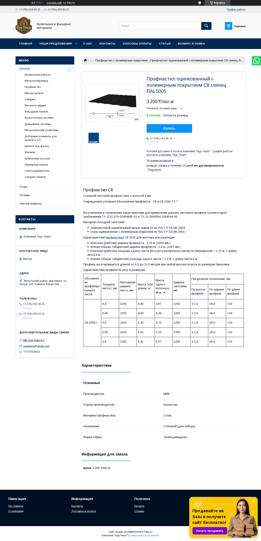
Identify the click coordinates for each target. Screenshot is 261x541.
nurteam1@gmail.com (36, 345)
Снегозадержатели (37, 170)
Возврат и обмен (191, 43)
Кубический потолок (37, 158)
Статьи (164, 43)
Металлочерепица (36, 80)
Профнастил (33, 86)
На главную (15, 506)
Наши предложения (56, 43)
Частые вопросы (31, 203)
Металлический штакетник (41, 130)
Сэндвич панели (35, 176)
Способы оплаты (137, 43)
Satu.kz (148, 531)
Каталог (25, 68)
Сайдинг (30, 99)
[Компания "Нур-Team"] (23, 33)
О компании (15, 511)
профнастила (115, 237)
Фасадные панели (36, 111)
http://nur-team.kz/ (33, 340)
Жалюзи (30, 152)
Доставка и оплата (83, 511)
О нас (87, 43)
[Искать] (206, 26)
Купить (169, 128)
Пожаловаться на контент (144, 535)
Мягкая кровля (34, 93)
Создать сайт (54, 2)
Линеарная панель (36, 164)
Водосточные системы (39, 117)
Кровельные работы (37, 74)
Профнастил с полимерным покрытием (121, 60)
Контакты (107, 43)
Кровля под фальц (37, 146)
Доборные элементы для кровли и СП (41, 138)
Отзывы (25, 195)
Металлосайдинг (35, 105)
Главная (25, 43)
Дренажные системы (38, 124)
